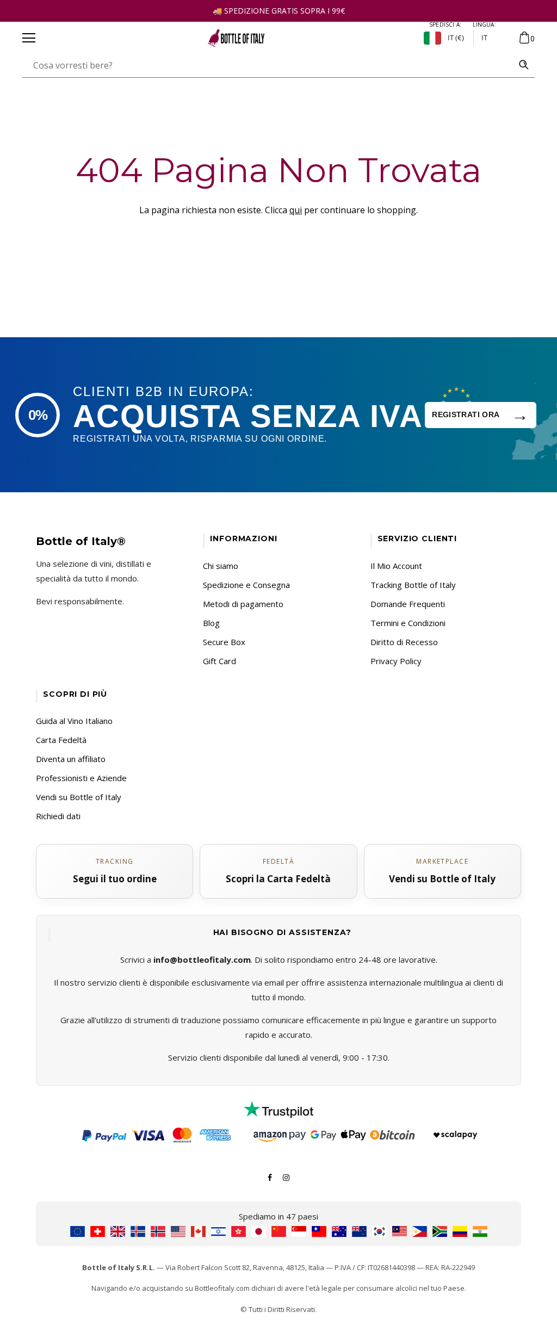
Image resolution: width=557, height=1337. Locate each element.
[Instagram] (286, 1176)
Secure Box (224, 641)
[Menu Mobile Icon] (28, 38)
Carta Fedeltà (61, 739)
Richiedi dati (58, 815)
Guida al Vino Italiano (74, 720)
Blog (211, 622)
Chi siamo (220, 565)
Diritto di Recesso (404, 641)
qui (295, 210)
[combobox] (267, 65)
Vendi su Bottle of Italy (78, 796)
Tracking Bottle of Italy (413, 584)
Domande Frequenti (407, 603)
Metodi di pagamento (243, 603)
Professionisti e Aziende (81, 777)
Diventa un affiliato (71, 758)
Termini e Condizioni (407, 622)
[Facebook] (270, 1176)
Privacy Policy (396, 660)
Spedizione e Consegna (246, 584)
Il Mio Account (396, 565)
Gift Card (219, 660)
